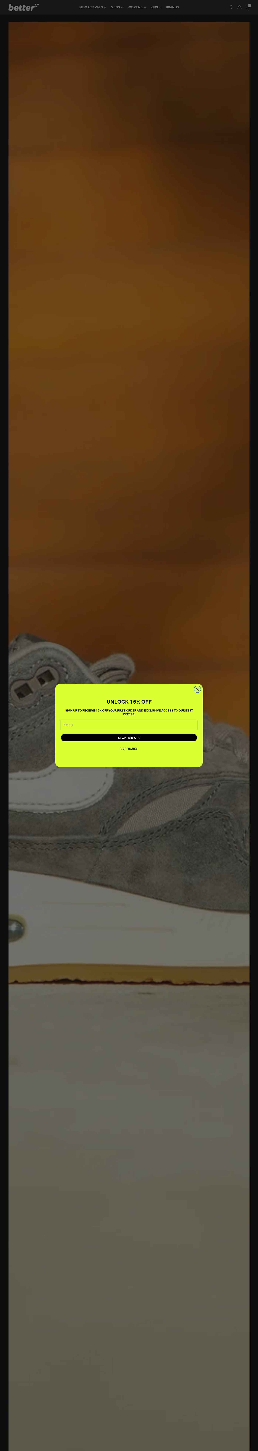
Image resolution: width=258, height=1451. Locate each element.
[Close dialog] (197, 689)
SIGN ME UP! (129, 737)
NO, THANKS (129, 748)
